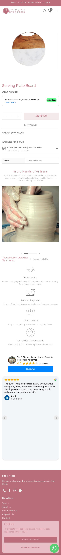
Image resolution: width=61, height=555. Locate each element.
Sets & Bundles (9, 510)
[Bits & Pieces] (14, 10)
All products (8, 514)
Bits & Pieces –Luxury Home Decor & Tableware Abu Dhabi (35, 358)
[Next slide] (56, 418)
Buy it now (30, 125)
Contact (6, 518)
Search (5, 503)
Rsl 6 (13, 396)
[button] (44, 11)
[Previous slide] (4, 418)
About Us (6, 507)
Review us (30, 368)
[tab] (57, 149)
